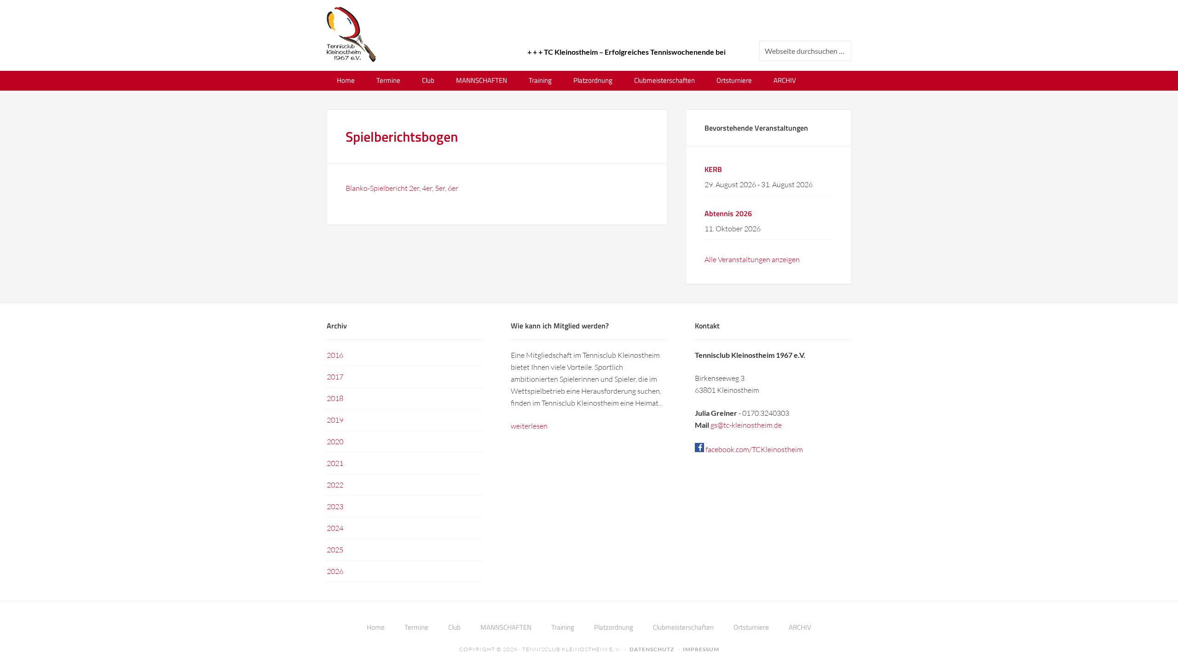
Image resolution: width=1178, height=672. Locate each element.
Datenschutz (651, 649)
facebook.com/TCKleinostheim (753, 449)
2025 (335, 549)
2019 (335, 420)
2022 (335, 484)
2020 (335, 441)
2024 (335, 528)
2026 (335, 571)
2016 (335, 355)
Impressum (701, 649)
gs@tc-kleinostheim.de (746, 425)
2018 (335, 398)
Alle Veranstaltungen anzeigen (752, 259)
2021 (335, 463)
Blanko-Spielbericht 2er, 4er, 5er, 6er (402, 188)
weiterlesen (529, 426)
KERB (713, 169)
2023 (335, 506)
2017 (335, 376)
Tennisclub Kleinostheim (351, 34)
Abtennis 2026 (728, 213)
